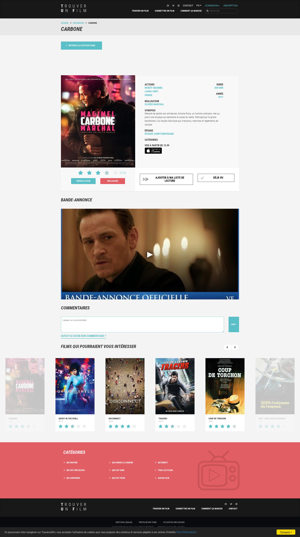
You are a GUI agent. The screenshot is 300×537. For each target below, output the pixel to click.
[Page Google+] (178, 5)
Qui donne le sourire (122, 462)
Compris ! (286, 532)
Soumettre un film (164, 11)
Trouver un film (140, 11)
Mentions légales (124, 522)
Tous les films (165, 470)
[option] (75, 394)
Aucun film (163, 478)
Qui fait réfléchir (75, 470)
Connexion (211, 5)
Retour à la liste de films (82, 45)
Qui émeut (163, 462)
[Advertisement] (150, 62)
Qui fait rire (118, 470)
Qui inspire (72, 462)
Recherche (78, 23)
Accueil (65, 23)
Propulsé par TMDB (147, 522)
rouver (74, 8)
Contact (188, 5)
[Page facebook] (168, 5)
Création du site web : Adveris (171, 527)
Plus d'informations (186, 532)
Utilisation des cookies (174, 522)
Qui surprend (73, 478)
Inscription (230, 5)
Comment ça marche (191, 11)
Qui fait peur (118, 478)
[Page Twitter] (173, 5)
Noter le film (83, 181)
